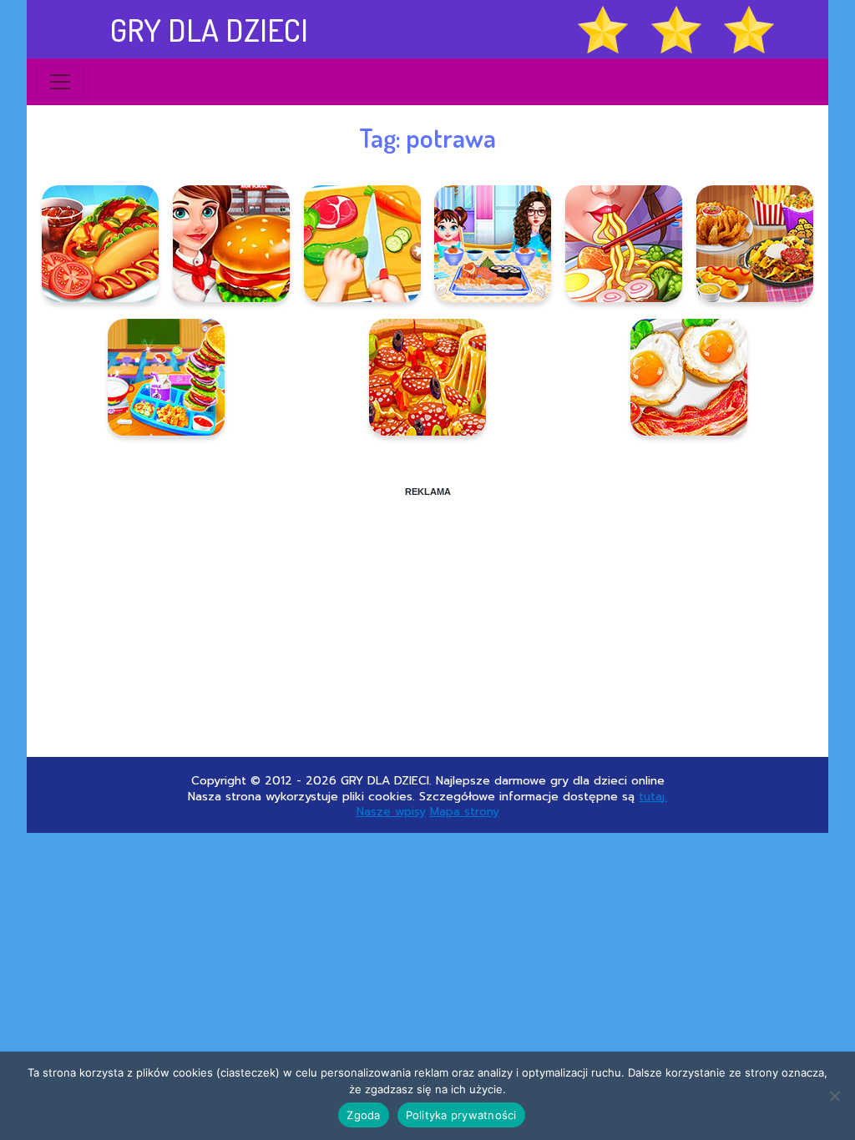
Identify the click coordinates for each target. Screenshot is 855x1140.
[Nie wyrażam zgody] (834, 1095)
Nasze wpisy (391, 811)
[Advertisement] (427, 615)
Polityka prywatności (461, 1115)
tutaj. (653, 796)
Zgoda (363, 1115)
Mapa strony (464, 811)
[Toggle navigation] (60, 81)
